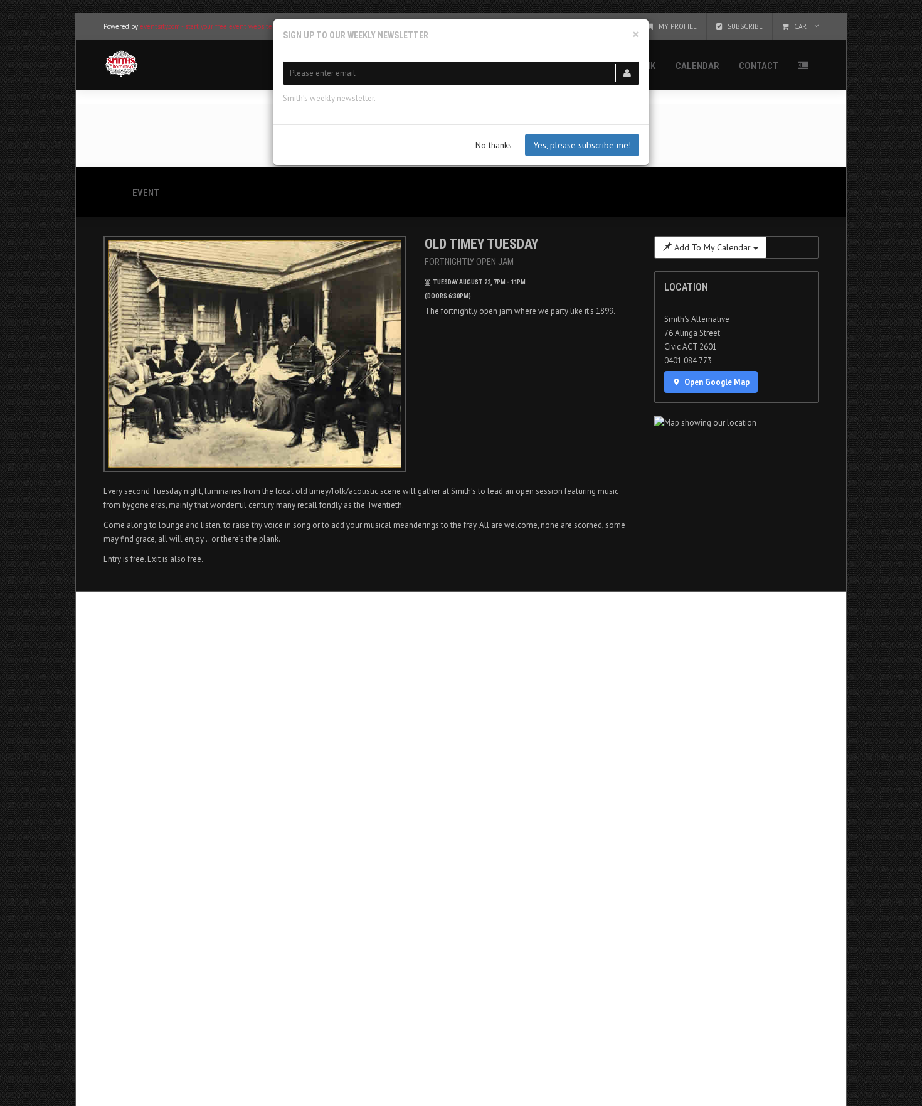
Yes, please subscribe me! (582, 145)
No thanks (493, 145)
